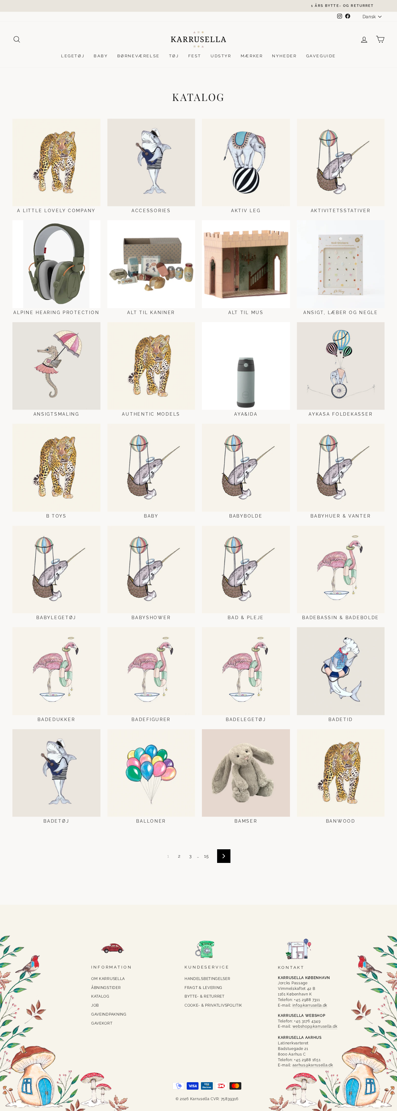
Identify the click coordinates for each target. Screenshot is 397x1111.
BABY (101, 56)
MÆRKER (252, 56)
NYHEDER (284, 56)
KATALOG (100, 996)
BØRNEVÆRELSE (138, 56)
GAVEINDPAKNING (109, 1014)
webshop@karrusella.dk (314, 1026)
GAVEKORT (102, 1023)
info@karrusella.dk (310, 1005)
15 (206, 856)
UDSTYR (221, 56)
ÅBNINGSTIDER (106, 988)
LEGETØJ (72, 56)
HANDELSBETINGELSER (207, 979)
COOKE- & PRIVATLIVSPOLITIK (213, 1005)
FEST (194, 56)
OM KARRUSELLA (108, 979)
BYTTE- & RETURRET (205, 996)
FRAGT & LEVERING (203, 988)
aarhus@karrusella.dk (312, 1065)
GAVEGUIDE (321, 56)
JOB (95, 1005)
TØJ (174, 56)
